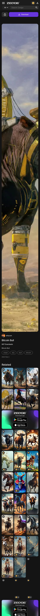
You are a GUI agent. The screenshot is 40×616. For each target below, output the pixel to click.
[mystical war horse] (7, 482)
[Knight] (20, 525)
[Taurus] (20, 440)
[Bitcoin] (7, 399)
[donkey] (20, 378)
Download (24, 14)
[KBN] (7, 378)
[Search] (36, 8)
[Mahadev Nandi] (7, 589)
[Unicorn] (32, 482)
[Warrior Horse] (20, 399)
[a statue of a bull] (32, 399)
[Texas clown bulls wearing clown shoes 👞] (7, 504)
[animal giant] (7, 440)
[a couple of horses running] (32, 525)
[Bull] (32, 378)
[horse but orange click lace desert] (20, 504)
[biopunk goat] (7, 546)
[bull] (7, 525)
